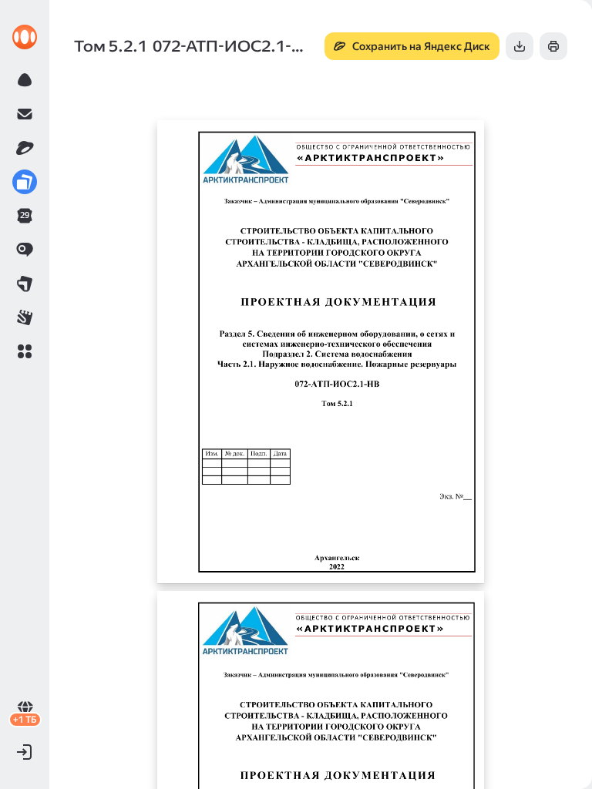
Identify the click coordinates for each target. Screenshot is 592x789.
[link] (24, 37)
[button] (24, 351)
